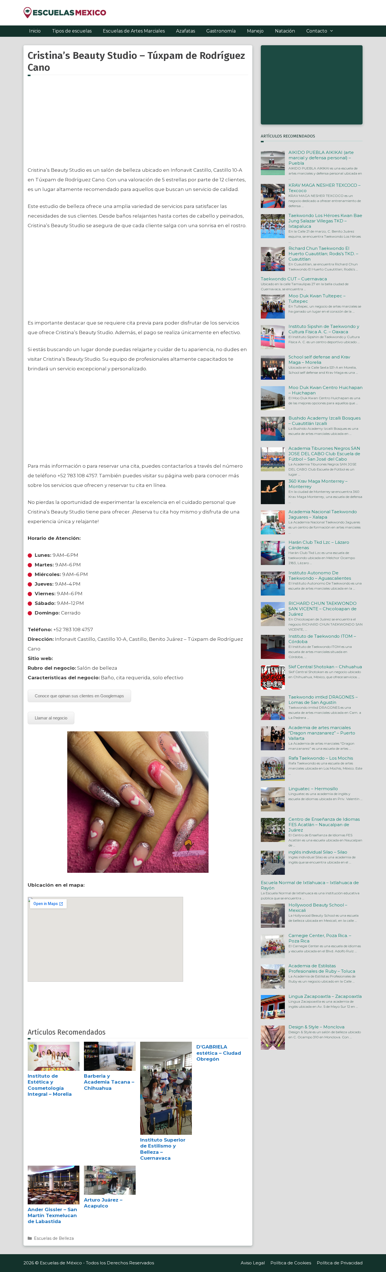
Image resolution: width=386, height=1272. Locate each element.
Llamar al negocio (51, 717)
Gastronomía (221, 31)
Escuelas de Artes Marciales (134, 31)
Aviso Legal (253, 1262)
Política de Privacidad (340, 1262)
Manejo (255, 31)
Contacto (316, 31)
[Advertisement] (138, 124)
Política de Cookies (290, 1262)
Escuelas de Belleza (54, 1238)
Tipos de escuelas (72, 31)
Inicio (35, 31)
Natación (285, 31)
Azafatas (185, 31)
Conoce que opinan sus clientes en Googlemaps (79, 695)
